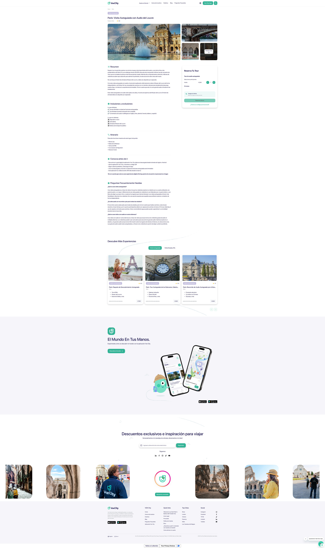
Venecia (184, 516)
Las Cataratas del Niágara (188, 524)
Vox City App (208, 3)
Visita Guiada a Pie (170, 248)
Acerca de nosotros (156, 3)
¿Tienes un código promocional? (199, 104)
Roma (183, 512)
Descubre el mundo (115, 351)
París (113, 9)
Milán (183, 521)
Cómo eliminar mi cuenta (170, 530)
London (184, 514)
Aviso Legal (166, 516)
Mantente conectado (162, 494)
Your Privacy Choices (168, 546)
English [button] (110, 536)
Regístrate (181, 445)
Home (109, 9)
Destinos (166, 3)
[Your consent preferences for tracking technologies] (322, 545)
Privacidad (166, 518)
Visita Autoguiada (155, 248)
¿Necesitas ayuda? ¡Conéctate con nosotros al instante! (171, 526)
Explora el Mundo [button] (143, 3)
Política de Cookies (168, 521)
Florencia (184, 519)
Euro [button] (117, 536)
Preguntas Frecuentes (180, 3)
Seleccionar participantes (190, 79)
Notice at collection (151, 546)
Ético (165, 523)
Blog (171, 3)
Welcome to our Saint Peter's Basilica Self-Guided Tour (170, 512)
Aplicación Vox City (149, 524)
